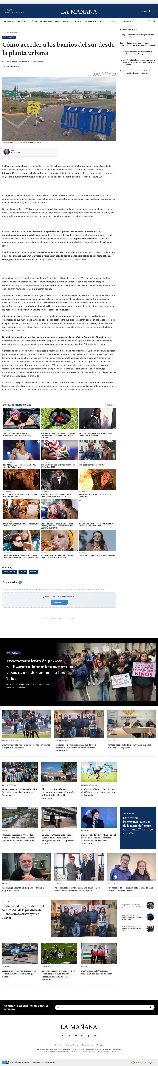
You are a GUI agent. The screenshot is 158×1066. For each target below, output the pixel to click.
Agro (102, 21)
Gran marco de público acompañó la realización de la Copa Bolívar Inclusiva (19, 792)
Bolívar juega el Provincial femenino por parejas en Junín (96, 972)
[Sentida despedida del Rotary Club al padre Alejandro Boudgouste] (131, 724)
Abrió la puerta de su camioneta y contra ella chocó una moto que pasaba (19, 973)
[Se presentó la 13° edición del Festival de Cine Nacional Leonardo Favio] (131, 867)
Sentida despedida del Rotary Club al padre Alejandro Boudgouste (129, 746)
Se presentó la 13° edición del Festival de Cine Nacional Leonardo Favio (130, 889)
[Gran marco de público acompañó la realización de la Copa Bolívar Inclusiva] (20, 772)
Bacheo (33, 572)
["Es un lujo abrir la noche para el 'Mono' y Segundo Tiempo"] (26, 867)
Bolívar (23, 572)
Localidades (126, 21)
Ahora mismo (9, 21)
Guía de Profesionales (72, 21)
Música (34, 21)
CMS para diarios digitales (146, 1063)
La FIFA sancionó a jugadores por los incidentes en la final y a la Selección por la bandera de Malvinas (58, 975)
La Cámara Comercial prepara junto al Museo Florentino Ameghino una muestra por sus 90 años (58, 839)
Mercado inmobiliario (49, 21)
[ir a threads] (95, 1035)
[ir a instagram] (82, 1035)
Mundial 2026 (90, 21)
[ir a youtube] (75, 1035)
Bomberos (22, 21)
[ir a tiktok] (88, 1035)
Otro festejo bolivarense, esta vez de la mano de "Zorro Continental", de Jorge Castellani (138, 62)
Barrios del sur (9, 572)
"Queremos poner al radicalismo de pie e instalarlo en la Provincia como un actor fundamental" (75, 747)
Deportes (112, 21)
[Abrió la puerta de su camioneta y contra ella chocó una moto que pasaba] (20, 953)
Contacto (100, 1045)
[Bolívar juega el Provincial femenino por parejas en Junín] (99, 953)
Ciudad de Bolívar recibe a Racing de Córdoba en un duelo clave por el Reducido (98, 792)
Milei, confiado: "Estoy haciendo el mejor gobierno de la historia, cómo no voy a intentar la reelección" (98, 839)
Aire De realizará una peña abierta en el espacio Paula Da (131, 928)
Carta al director (72, 1045)
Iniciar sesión (59, 602)
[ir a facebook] (62, 1035)
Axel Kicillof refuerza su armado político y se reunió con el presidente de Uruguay (77, 889)
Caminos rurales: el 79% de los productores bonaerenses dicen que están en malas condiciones (18, 837)
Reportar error (87, 1045)
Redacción (59, 1045)
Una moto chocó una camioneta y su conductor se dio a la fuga (131, 917)
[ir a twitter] (69, 1035)
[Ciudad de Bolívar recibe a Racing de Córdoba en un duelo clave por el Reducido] (99, 772)
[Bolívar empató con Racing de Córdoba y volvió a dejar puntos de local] (26, 724)
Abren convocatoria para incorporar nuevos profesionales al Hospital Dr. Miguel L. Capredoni (58, 793)
